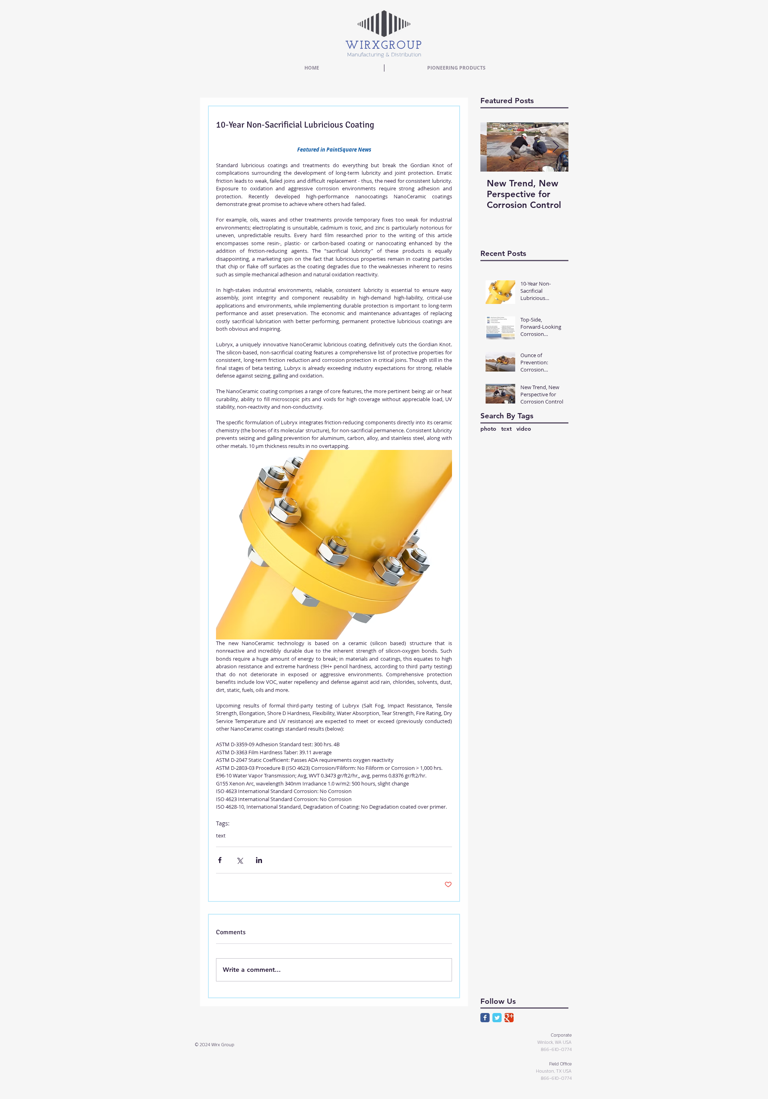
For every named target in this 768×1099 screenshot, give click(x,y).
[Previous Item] (493, 147)
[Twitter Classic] (497, 1017)
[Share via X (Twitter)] (239, 860)
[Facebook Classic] (485, 1017)
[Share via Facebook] (220, 860)
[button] (456, 68)
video (523, 428)
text (221, 835)
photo (488, 428)
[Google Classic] (509, 1017)
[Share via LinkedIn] (259, 860)
